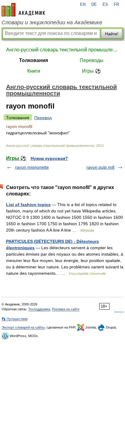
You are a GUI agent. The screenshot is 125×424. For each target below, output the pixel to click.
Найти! (111, 33)
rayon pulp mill (100, 167)
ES (105, 4)
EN (83, 4)
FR (116, 4)
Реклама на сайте (65, 309)
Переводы (91, 60)
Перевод (43, 117)
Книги (33, 71)
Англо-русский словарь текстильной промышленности (62, 49)
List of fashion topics (28, 204)
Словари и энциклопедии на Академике (52, 22)
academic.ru (23, 9)
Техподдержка (39, 309)
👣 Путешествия (15, 319)
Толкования (33, 60)
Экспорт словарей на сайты (23, 327)
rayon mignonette (32, 167)
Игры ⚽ (91, 71)
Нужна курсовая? (49, 158)
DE (94, 4)
